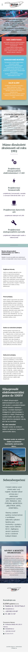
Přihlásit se (14, 648)
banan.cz (13, 646)
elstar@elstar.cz (9, 609)
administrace (19, 646)
